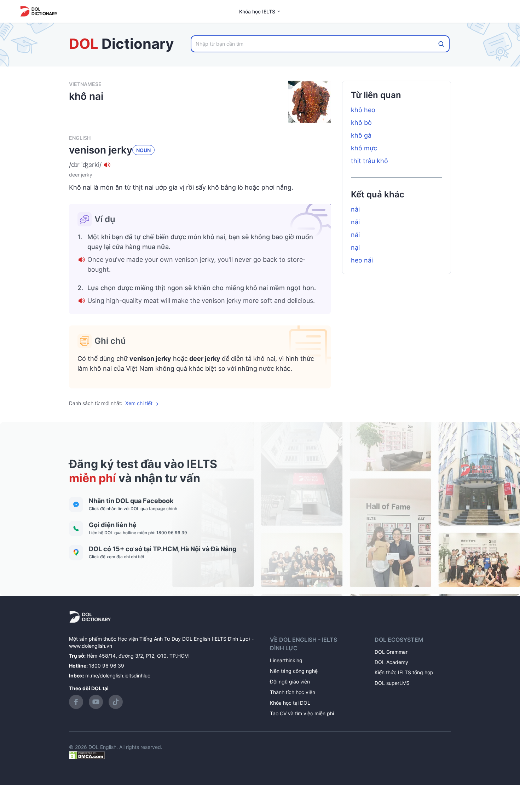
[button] (200, 165)
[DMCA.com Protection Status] (87, 755)
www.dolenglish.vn (90, 646)
